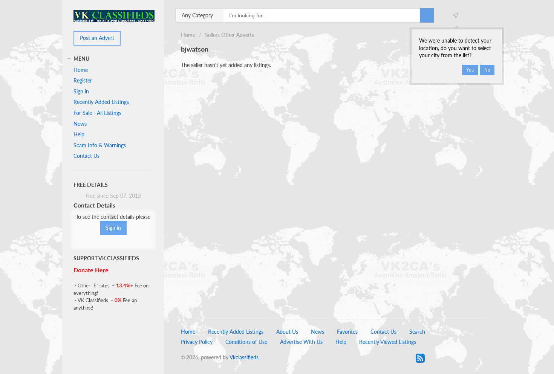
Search (417, 331)
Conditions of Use (246, 342)
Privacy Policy (197, 342)
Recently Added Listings (101, 102)
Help (78, 134)
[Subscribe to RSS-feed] (420, 358)
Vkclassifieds (244, 357)
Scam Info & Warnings (99, 145)
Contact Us (86, 156)
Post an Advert (97, 38)
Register (82, 80)
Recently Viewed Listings (387, 342)
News (80, 124)
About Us (287, 331)
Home (188, 35)
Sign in (81, 91)
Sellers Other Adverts (229, 35)
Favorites (347, 331)
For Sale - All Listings (97, 113)
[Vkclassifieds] (114, 15)
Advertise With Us (301, 342)
